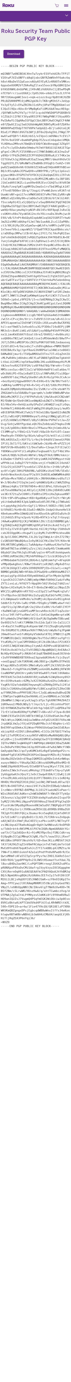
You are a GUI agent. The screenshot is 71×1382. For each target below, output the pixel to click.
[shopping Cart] (57, 6)
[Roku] (7, 5)
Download (13, 54)
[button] (66, 5)
